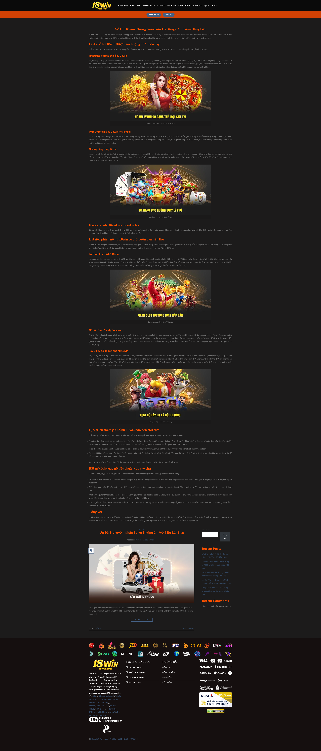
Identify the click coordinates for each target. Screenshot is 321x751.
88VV (94, 696)
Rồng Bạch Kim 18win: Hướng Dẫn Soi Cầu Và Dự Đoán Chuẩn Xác (215, 590)
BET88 (111, 709)
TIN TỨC (214, 6)
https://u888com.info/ (99, 705)
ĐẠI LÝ (206, 6)
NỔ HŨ (187, 6)
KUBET (133, 739)
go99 (98, 712)
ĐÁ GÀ (152, 6)
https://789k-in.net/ (99, 739)
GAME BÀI (161, 6)
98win (118, 696)
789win (92, 699)
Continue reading (142, 620)
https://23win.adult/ (98, 702)
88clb (91, 709)
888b (120, 739)
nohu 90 (112, 712)
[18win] (101, 6)
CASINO (145, 6)
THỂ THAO (171, 6)
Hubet (105, 712)
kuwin (103, 715)
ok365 (113, 705)
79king (92, 712)
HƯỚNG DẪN (135, 6)
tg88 (126, 739)
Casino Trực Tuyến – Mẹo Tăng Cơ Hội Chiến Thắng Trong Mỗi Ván (215, 564)
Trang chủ (123, 6)
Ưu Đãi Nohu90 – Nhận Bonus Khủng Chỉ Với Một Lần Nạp (141, 532)
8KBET (96, 715)
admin (153, 540)
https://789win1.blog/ (108, 699)
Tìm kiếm (206, 530)
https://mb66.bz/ (105, 696)
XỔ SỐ (180, 6)
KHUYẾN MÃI (196, 6)
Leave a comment (188, 628)
